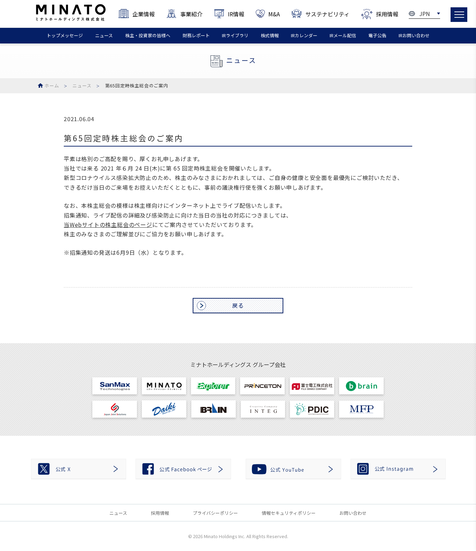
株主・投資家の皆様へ (147, 35)
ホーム (52, 85)
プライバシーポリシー (215, 513)
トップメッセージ (65, 35)
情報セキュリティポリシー (289, 513)
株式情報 (270, 35)
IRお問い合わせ (414, 35)
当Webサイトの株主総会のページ (108, 224)
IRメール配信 (343, 35)
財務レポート (196, 35)
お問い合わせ (353, 513)
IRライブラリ (235, 35)
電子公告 (377, 35)
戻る (238, 305)
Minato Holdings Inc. (224, 536)
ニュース (104, 35)
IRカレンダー (304, 35)
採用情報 (160, 513)
